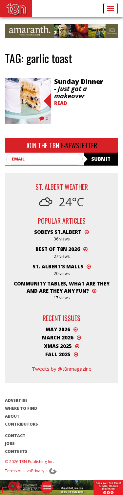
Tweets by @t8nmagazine (62, 368)
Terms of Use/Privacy (24, 471)
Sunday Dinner (78, 88)
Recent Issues (61, 318)
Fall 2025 (58, 354)
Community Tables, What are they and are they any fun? (62, 287)
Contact (15, 435)
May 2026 (58, 329)
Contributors (21, 424)
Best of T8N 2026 (57, 249)
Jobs (10, 443)
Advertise (16, 400)
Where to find (21, 408)
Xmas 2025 (58, 346)
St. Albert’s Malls (57, 266)
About (12, 416)
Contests (16, 451)
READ (60, 103)
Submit (101, 159)
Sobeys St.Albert (57, 232)
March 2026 (57, 337)
